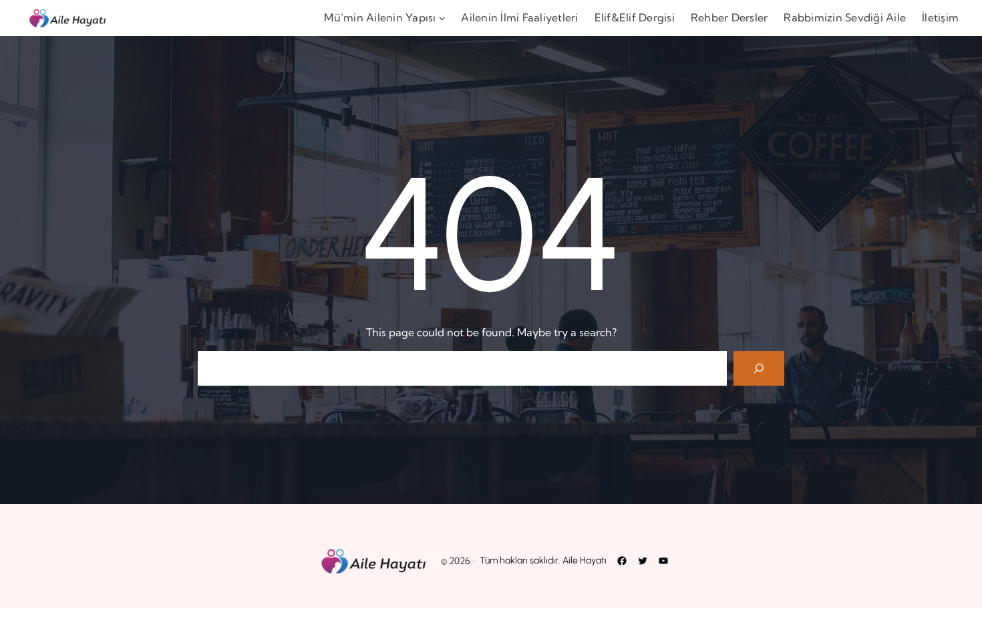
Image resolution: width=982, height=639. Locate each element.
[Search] (758, 368)
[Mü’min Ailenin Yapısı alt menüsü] (442, 18)
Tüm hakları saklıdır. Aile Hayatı (543, 560)
